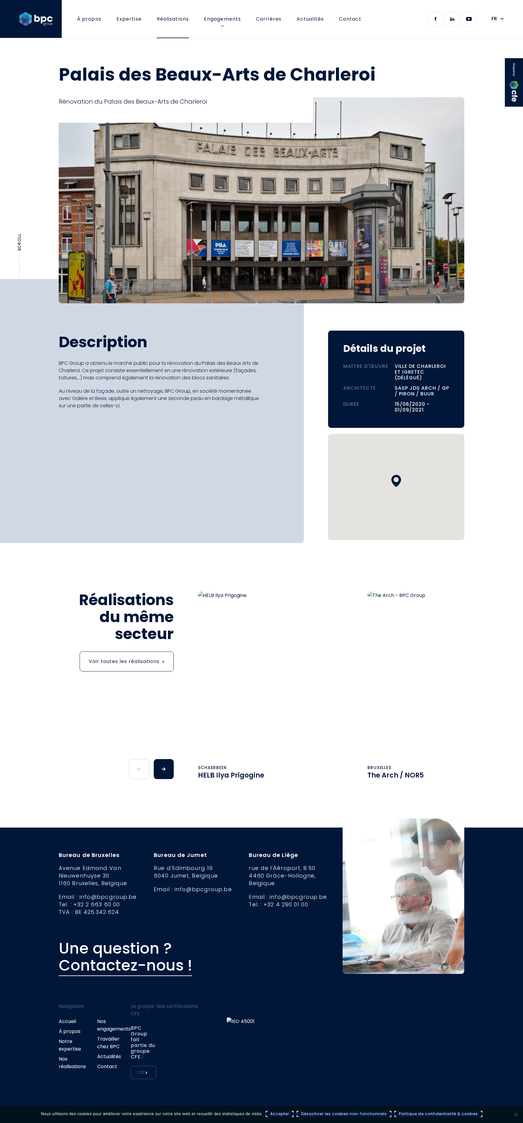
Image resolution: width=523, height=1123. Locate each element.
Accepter (279, 1113)
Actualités (310, 18)
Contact (350, 18)
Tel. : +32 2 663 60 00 (89, 904)
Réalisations (173, 18)
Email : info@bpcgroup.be (98, 897)
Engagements (222, 18)
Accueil (67, 1021)
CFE (514, 68)
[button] (396, 481)
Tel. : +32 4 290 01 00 (278, 904)
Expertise (129, 18)
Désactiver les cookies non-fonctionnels (344, 1113)
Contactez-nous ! (125, 965)
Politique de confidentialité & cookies (438, 1113)
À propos (89, 18)
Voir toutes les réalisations (124, 661)
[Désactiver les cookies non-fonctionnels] (515, 1114)
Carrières (268, 18)
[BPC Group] (40, 19)
